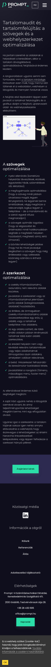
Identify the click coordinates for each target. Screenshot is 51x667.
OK (5, 662)
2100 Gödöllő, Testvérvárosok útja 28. (25, 602)
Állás (25, 554)
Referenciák (25, 547)
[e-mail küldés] (25, 613)
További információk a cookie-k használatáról (23, 650)
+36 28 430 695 (25, 608)
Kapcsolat (25, 622)
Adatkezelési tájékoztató (25, 572)
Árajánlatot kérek (25, 469)
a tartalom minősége (33, 79)
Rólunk (25, 541)
